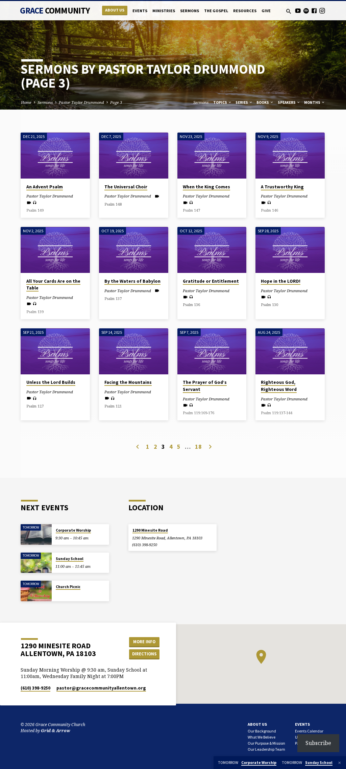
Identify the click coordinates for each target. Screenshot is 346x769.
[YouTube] (298, 10)
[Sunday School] (36, 563)
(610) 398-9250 (144, 544)
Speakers (287, 102)
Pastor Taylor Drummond (81, 102)
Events (139, 10)
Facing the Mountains (128, 382)
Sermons (189, 10)
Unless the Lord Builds (50, 382)
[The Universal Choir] (133, 156)
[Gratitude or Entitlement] (212, 250)
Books (263, 102)
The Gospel (216, 10)
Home (26, 102)
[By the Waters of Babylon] (133, 250)
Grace (55, 10)
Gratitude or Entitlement (211, 281)
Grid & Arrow (55, 730)
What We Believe (261, 737)
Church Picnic (68, 586)
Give (266, 10)
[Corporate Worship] (36, 534)
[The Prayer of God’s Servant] (212, 351)
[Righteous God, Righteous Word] (290, 351)
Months (312, 102)
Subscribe (318, 743)
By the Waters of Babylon (132, 281)
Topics (220, 102)
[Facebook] (314, 10)
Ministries (163, 10)
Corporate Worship (73, 530)
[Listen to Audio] (34, 203)
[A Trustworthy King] (290, 156)
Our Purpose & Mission (266, 743)
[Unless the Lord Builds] (55, 351)
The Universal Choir (125, 187)
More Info (144, 641)
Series (242, 102)
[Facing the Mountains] (133, 351)
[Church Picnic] (36, 591)
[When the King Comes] (212, 156)
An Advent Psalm (44, 187)
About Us (114, 10)
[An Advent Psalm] (55, 156)
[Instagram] (322, 10)
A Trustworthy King (282, 187)
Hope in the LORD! (280, 281)
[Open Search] (289, 11)
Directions (144, 653)
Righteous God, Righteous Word (279, 385)
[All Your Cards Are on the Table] (55, 250)
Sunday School (69, 558)
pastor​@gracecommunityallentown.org (101, 688)
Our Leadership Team (266, 749)
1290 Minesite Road (150, 530)
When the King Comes (206, 187)
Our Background (262, 730)
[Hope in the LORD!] (290, 250)
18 (198, 446)
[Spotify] (306, 10)
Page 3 (116, 102)
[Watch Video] (28, 202)
